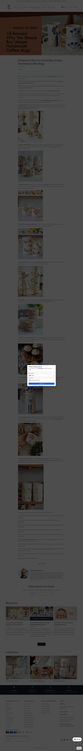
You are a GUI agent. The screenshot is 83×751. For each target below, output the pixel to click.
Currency (31, 378)
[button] (41, 375)
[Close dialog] (55, 366)
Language (32, 373)
